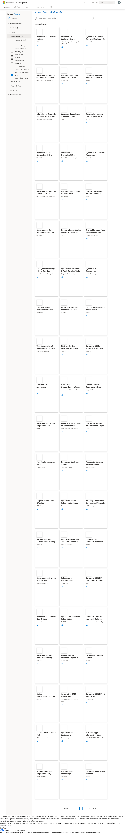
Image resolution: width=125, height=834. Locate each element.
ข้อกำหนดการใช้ (60, 833)
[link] (46, 45)
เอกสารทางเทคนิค (67, 816)
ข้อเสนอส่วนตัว (78, 816)
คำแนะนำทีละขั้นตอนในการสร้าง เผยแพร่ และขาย (67, 819)
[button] (36, 18)
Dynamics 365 (41, 823)
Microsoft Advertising (62, 823)
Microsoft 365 (50, 823)
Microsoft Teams (89, 823)
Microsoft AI (4, 823)
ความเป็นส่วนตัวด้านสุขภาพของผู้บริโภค (13, 833)
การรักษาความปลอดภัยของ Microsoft (20, 823)
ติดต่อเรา (36, 833)
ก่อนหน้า (66, 808)
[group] (38, 45)
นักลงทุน (9, 826)
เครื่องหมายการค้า (72, 833)
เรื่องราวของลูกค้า (36, 816)
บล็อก (28, 816)
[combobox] (65, 18)
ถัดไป (94, 808)
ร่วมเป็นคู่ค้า (9, 819)
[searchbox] (21, 18)
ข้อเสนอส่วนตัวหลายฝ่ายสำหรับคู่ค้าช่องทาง (30, 821)
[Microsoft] (8, 2)
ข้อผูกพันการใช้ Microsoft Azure (93, 816)
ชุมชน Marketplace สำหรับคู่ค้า (105, 819)
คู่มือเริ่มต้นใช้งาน (55, 816)
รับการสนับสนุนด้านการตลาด (29, 819)
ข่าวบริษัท (107, 823)
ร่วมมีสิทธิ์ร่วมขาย (89, 819)
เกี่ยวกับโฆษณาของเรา (85, 833)
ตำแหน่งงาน (99, 823)
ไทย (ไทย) (3, 828)
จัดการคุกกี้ (96, 833)
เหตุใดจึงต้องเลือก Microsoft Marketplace (13, 816)
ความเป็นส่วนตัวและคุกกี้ (47, 833)
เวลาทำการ (45, 816)
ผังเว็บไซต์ (29, 833)
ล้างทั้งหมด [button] (17, 14)
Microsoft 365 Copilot (77, 823)
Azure (34, 823)
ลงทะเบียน (16, 819)
